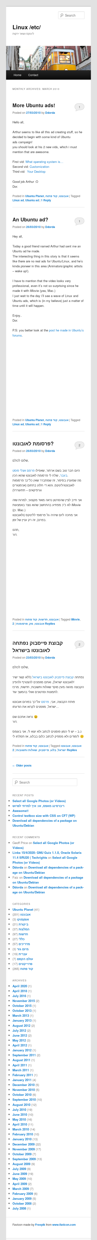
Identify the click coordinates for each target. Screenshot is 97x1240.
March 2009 (20, 1188)
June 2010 (19, 1114)
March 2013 (20, 1015)
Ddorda (50, 112)
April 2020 (19, 986)
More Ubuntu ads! (33, 105)
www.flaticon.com (64, 1224)
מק (31, 623)
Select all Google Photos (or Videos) (39, 801)
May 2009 (19, 1178)
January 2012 (22, 1050)
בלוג (53, 750)
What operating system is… (44, 161)
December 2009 (23, 1144)
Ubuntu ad (32, 200)
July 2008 (19, 1208)
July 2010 (19, 1109)
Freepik (40, 1224)
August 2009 (21, 1164)
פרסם (45, 701)
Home (17, 75)
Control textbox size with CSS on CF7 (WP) (43, 815)
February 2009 (22, 1193)
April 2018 (19, 991)
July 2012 (19, 1030)
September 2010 (24, 1099)
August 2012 (21, 1025)
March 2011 (20, 1070)
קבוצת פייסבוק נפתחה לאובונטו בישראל (37, 646)
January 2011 (22, 1080)
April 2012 (19, 1045)
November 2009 (23, 1149)
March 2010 (20, 1129)
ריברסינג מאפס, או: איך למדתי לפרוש (38, 805)
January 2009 (22, 1198)
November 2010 (23, 1089)
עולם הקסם (25, 959)
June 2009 (19, 1173)
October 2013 (22, 1010)
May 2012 (19, 1040)
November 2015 (23, 1000)
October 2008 (22, 1203)
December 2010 (23, 1084)
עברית (23, 954)
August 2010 (21, 1104)
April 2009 (19, 1183)
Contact (33, 75)
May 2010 (19, 1119)
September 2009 (24, 1159)
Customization (39, 166)
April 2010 (19, 1124)
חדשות (43, 619)
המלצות (24, 929)
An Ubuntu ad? (30, 219)
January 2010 (22, 1139)
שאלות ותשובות (26, 750)
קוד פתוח (51, 196)
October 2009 (22, 1154)
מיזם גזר (22, 949)
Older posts (22, 765)
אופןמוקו (23, 919)
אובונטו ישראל (64, 748)
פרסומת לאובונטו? (33, 443)
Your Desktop (36, 171)
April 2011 (19, 1065)
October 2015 (22, 1005)
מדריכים (24, 944)
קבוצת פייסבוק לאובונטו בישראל (53, 677)
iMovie (75, 619)
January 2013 (22, 1020)
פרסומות (22, 623)
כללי (21, 939)
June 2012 (19, 1035)
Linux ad (18, 200)
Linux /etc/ (26, 27)
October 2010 (22, 1094)
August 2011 (21, 1060)
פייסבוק (44, 750)
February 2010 (22, 1134)
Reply (46, 200)
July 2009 (19, 1169)
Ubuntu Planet (34, 196)
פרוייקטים (25, 963)
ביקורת (23, 924)
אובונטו (64, 196)
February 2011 (22, 1075)
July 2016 (19, 996)
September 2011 (24, 1055)
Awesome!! (20, 810)
